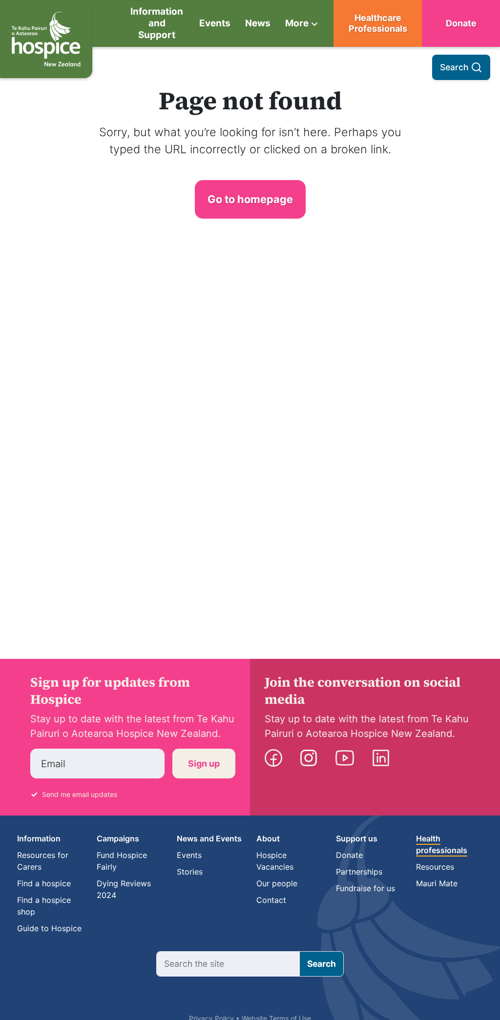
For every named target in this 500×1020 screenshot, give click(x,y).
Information (39, 838)
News (258, 23)
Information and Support (156, 23)
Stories (190, 872)
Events (214, 23)
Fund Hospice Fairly (122, 861)
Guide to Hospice (49, 928)
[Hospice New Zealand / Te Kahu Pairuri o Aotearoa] (46, 39)
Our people (276, 883)
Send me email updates (79, 794)
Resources (435, 867)
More (297, 23)
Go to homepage (250, 199)
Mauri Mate (437, 883)
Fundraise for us (365, 888)
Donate (461, 23)
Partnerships (359, 872)
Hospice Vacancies (274, 861)
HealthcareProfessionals (378, 23)
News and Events (209, 838)
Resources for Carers (42, 861)
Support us (356, 838)
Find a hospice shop (44, 906)
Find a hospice (44, 883)
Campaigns (118, 838)
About (268, 838)
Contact (271, 900)
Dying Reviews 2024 (124, 889)
